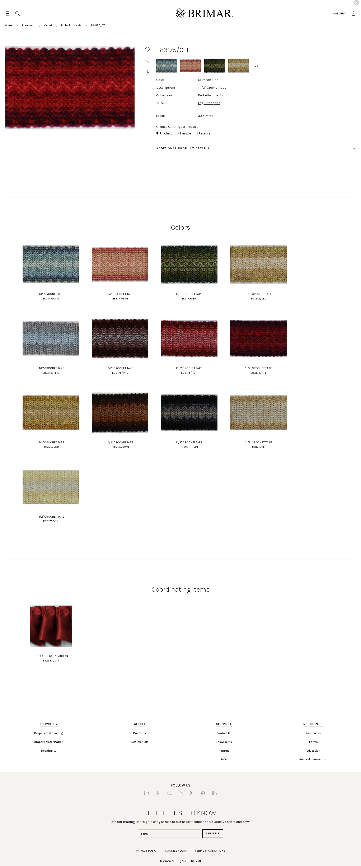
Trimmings (28, 25)
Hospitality (48, 750)
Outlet (48, 25)
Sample (185, 133)
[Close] (356, 2)
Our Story (139, 733)
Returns (224, 750)
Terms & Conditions (210, 850)
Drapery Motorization (49, 742)
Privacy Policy (147, 850)
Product (166, 133)
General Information (313, 759)
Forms (313, 742)
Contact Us (223, 733)
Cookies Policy (176, 850)
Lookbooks (313, 733)
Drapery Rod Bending (48, 733)
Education (313, 750)
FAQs (224, 759)
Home (9, 25)
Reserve (204, 133)
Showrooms (224, 742)
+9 (256, 66)
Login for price (209, 103)
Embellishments (71, 25)
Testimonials (139, 742)
